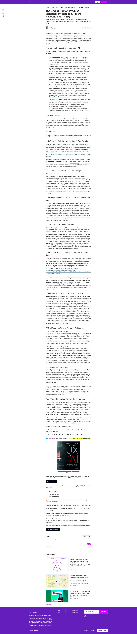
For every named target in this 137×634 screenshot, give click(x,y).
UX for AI (47, 7)
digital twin (59, 215)
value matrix (53, 215)
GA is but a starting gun (65, 323)
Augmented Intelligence (69, 389)
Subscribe (104, 2)
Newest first (85, 536)
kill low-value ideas (74, 163)
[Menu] (109, 2)
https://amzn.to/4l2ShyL (83, 525)
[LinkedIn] (85, 616)
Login (97, 2)
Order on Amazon (51, 482)
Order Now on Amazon (53, 529)
